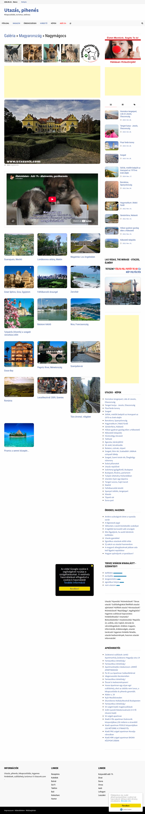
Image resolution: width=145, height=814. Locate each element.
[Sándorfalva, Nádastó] (111, 215)
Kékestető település (128, 240)
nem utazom (110, 585)
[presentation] (111, 104)
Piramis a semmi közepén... (16, 450)
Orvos (100, 785)
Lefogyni (101, 791)
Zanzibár (75, 291)
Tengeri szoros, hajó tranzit (116, 482)
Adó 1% (63, 23)
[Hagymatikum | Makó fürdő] (111, 203)
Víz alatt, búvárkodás (114, 445)
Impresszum (9, 810)
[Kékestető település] (111, 240)
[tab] (111, 104)
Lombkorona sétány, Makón (49, 259)
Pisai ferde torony (127, 142)
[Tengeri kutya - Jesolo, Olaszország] (111, 126)
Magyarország (30, 35)
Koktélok (54, 777)
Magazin (16, 23)
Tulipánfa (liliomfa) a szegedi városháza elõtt (17, 333)
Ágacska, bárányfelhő (114, 442)
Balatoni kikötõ (44, 324)
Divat (100, 777)
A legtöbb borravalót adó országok (120, 529)
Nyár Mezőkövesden (113, 697)
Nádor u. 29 (110, 694)
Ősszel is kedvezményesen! (116, 682)
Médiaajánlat (31, 810)
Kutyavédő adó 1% (105, 774)
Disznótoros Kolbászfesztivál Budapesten (122, 700)
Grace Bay (8, 370)
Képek (53, 23)
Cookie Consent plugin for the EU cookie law (125, 809)
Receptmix (55, 774)
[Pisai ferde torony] (111, 142)
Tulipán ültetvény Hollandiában (118, 475)
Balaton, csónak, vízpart (115, 448)
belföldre (109, 572)
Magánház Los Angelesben (83, 256)
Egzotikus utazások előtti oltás (118, 541)
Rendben (125, 805)
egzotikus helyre (112, 582)
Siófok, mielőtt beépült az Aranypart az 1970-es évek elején (130, 170)
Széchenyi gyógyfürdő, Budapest (119, 469)
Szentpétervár (77, 366)
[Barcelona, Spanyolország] (111, 182)
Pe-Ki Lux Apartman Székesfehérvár (120, 673)
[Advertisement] (52, 82)
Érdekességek (30, 23)
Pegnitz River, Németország (49, 367)
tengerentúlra (111, 579)
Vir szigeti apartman (113, 716)
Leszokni (101, 795)
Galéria (9, 35)
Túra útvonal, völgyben (81, 416)
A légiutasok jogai (112, 522)
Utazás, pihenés (21, 10)
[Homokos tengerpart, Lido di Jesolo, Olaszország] (111, 111)
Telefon (54, 788)
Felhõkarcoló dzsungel (47, 292)
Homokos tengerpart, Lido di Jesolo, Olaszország (128, 114)
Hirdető (43, 23)
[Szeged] (111, 155)
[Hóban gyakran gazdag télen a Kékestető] (111, 228)
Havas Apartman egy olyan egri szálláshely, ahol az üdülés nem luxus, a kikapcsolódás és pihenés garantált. (122, 688)
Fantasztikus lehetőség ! (115, 660)
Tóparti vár (109, 497)
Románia (8, 400)
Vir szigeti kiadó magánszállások (119, 706)
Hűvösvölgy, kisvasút (114, 436)
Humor (54, 799)
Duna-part (109, 500)
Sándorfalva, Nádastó (129, 215)
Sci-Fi (53, 785)
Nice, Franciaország (79, 324)
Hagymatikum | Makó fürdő (116, 423)
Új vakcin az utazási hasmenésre (119, 544)
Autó (100, 788)
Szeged (123, 155)
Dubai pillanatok (112, 463)
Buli (52, 791)
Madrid (108, 485)
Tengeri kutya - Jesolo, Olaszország (129, 127)
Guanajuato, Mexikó (13, 259)
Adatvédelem (20, 810)
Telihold (108, 439)
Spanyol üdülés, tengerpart (116, 491)
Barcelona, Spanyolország (126, 183)
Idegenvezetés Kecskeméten (117, 676)
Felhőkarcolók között (114, 488)
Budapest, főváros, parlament (117, 472)
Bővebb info (126, 800)
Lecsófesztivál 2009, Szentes (50, 397)
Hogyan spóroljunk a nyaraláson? (119, 553)
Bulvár (53, 781)
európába (109, 576)
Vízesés (108, 494)
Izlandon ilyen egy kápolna (116, 479)
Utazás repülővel (112, 466)
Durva (100, 781)
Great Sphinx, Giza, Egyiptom (17, 292)
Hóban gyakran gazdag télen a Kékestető (129, 229)
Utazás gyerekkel (112, 538)
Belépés (24, 2)
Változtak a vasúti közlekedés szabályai (122, 526)
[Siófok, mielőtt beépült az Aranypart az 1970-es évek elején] (111, 168)
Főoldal (5, 23)
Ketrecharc (55, 795)
